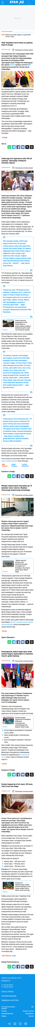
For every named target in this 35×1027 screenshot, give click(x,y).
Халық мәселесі (25, 465)
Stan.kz (12, 65)
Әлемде (4, 137)
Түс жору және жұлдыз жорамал (8, 1007)
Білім (14, 956)
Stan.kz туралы (7, 992)
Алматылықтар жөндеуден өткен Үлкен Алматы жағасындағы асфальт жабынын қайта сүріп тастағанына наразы (23, 325)
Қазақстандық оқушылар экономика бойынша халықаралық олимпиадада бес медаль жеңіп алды (23, 722)
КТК (21, 215)
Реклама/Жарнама (8, 996)
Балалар (31, 1016)
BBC (29, 65)
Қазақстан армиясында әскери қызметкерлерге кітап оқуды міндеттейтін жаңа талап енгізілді (23, 886)
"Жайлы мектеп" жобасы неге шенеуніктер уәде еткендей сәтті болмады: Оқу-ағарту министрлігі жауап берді (22, 566)
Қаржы (4, 631)
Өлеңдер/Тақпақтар (7, 1013)
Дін (33, 1007)
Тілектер (3, 1011)
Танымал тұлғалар (28, 1011)
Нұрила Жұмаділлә (8, 637)
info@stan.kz (5, 981)
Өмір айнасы (4, 465)
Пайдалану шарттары (10, 1000)
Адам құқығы (14, 465)
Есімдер (3, 1016)
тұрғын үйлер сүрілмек (9, 461)
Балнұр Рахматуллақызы (10, 962)
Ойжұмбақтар (29, 1013)
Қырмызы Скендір (8, 471)
